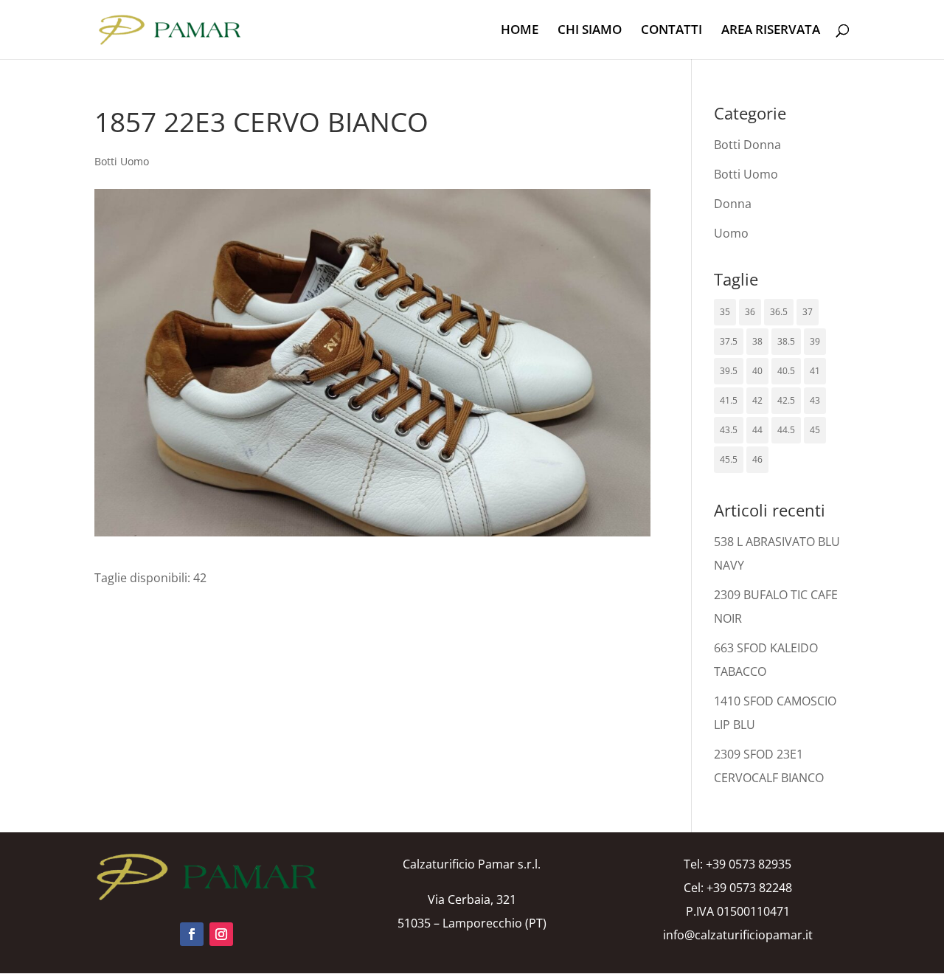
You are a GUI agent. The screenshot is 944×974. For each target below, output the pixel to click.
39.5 (729, 371)
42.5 (786, 400)
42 (757, 400)
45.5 (729, 459)
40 (757, 371)
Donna (733, 204)
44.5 (786, 430)
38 (757, 341)
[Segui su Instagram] (221, 934)
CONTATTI (671, 31)
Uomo (731, 233)
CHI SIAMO (590, 31)
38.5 (786, 341)
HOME (519, 31)
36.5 (779, 311)
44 (757, 430)
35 (725, 311)
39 (815, 341)
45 (815, 430)
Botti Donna (747, 145)
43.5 (729, 430)
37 (807, 311)
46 (757, 459)
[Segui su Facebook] (192, 934)
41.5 (729, 400)
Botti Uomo (121, 161)
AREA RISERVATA (770, 31)
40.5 (786, 371)
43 (815, 400)
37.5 (729, 341)
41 (815, 371)
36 (750, 311)
